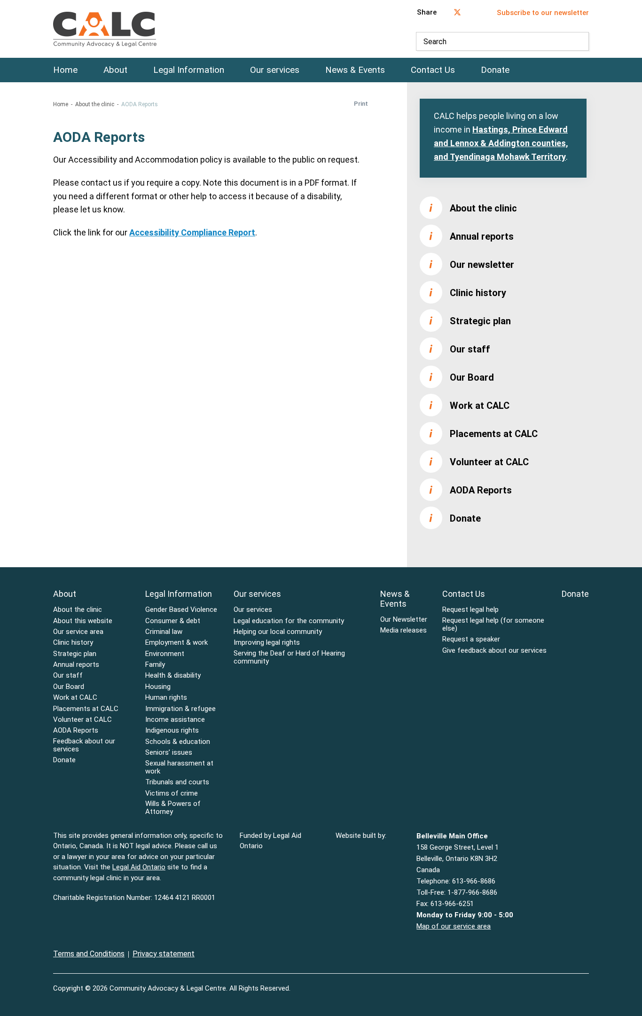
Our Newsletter (403, 620)
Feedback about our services (84, 745)
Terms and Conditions (89, 953)
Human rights (166, 698)
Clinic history (478, 292)
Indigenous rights (172, 731)
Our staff (470, 349)
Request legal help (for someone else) (493, 625)
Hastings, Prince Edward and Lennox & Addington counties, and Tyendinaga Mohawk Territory (501, 143)
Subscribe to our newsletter (543, 12)
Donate (495, 70)
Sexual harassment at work (179, 767)
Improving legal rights (267, 643)
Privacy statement (164, 953)
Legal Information (188, 70)
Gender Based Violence (181, 610)
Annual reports (482, 236)
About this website (82, 621)
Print (361, 103)
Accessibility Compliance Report (192, 232)
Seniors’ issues (168, 753)
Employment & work (176, 643)
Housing (158, 687)
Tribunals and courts (177, 782)
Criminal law (163, 632)
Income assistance (175, 720)
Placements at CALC (494, 433)
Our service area (78, 632)
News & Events (355, 70)
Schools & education (177, 742)
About (115, 70)
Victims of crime (171, 793)
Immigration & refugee (180, 709)
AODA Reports (481, 490)
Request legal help (470, 610)
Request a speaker (471, 639)
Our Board (472, 377)
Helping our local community (278, 632)
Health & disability (173, 676)
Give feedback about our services (494, 651)
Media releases (403, 630)
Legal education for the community (289, 621)
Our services (274, 70)
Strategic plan (480, 321)
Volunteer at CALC (489, 462)
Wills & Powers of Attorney (173, 808)
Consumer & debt (172, 621)
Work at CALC (479, 405)
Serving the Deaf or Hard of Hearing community (289, 657)
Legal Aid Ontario (138, 867)
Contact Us (433, 70)
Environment (164, 654)
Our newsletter (482, 264)
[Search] (579, 41)
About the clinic (94, 104)
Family (155, 665)
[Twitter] (586, 982)
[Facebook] (566, 982)
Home (65, 70)
